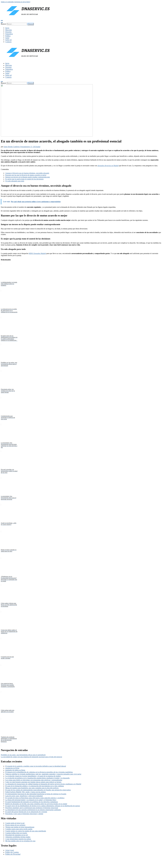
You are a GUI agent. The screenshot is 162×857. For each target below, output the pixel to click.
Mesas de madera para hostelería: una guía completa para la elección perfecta (32, 788)
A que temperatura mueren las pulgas (18, 839)
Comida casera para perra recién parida (18, 829)
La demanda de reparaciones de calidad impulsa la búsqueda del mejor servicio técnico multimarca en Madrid (43, 784)
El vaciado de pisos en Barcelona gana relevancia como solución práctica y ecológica (34, 798)
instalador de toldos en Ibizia (15, 770)
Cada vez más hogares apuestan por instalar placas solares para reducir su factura (33, 782)
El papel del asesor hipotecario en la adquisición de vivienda (26, 812)
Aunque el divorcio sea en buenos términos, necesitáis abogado (27, 173)
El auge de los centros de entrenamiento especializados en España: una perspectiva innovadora (38, 790)
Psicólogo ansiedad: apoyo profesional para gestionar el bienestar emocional (31, 808)
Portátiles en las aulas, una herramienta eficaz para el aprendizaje (23, 755)
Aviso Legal (9, 850)
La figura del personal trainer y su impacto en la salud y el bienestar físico (30, 800)
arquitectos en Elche (12, 768)
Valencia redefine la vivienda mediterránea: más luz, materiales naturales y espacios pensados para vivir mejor (43, 774)
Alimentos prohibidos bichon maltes (17, 837)
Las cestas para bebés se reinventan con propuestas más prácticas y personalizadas (33, 780)
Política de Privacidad (12, 854)
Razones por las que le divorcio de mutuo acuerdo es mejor (25, 175)
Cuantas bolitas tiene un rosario (16, 833)
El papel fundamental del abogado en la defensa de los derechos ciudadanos (31, 802)
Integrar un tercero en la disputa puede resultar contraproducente (27, 177)
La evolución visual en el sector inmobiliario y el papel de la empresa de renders (33, 776)
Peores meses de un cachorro (15, 825)
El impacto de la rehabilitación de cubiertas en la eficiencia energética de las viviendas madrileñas (39, 772)
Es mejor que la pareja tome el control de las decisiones (24, 179)
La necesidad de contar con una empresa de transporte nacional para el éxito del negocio (31, 757)
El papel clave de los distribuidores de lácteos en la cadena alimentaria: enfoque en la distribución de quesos (42, 806)
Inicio (7, 28)
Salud (7, 38)
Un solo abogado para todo (14, 181)
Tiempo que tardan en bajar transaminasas (19, 827)
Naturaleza (9, 34)
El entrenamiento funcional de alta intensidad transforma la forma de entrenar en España (35, 794)
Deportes (8, 32)
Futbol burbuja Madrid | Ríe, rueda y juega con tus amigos (25, 792)
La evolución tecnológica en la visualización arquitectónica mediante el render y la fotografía (37, 778)
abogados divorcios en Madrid (108, 166)
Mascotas (8, 30)
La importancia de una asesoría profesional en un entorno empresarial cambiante (33, 810)
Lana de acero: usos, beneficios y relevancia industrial (24, 796)
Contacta (8, 42)
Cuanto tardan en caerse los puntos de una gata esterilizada (25, 831)
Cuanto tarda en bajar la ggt (14, 823)
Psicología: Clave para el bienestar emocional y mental (24, 814)
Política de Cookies (12, 852)
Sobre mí (8, 40)
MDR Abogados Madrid (37, 253)
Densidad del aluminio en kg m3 (16, 835)
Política (7, 36)
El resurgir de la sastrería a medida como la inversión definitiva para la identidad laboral (35, 766)
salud (38, 147)
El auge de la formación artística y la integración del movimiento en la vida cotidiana (34, 786)
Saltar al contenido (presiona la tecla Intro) (15, 2)
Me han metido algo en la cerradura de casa (20, 841)
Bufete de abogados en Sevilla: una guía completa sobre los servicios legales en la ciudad (36, 804)
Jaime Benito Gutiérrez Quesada (15, 147)
